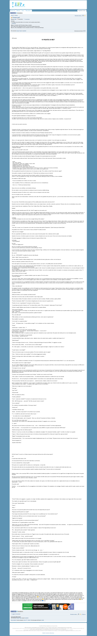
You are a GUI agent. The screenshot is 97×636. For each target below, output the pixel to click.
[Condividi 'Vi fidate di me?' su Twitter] (19, 13)
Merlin (16, 15)
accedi (84, 10)
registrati (24, 30)
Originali (18, 10)
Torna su (83, 614)
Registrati (80, 10)
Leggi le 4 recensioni (16, 614)
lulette (15, 19)
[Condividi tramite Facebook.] (13, 13)
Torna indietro (13, 620)
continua (13, 23)
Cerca (23, 10)
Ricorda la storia (78, 15)
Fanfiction (13, 10)
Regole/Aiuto (28, 10)
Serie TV (12, 15)
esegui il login (19, 30)
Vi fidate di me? (16, 17)
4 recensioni (27, 19)
